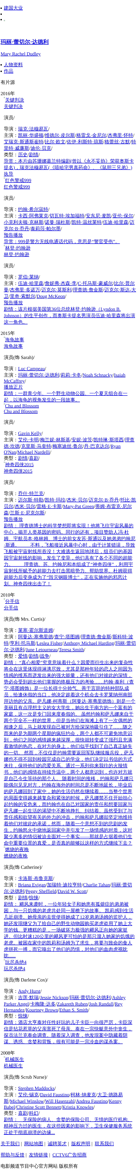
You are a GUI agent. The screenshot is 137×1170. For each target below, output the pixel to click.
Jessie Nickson (54, 997)
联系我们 (104, 1143)
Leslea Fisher (49, 643)
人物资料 (13, 64)
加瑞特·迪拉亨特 (64, 884)
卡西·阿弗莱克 (33, 215)
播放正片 (13, 387)
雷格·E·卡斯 (49, 506)
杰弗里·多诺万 (25, 289)
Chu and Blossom (21, 411)
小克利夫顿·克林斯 (23, 222)
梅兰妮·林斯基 (55, 439)
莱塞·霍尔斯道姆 (35, 630)
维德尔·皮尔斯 (60, 135)
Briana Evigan (32, 884)
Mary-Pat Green (78, 506)
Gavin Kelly (30, 433)
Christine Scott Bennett (38, 1107)
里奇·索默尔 (22, 296)
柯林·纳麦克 (83, 1094)
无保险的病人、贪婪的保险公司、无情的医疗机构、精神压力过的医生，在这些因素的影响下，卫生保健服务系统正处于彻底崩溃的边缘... (68, 1126)
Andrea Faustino (92, 1101)
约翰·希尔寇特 (33, 209)
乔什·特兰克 (30, 493)
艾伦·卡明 (28, 439)
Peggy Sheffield (41, 891)
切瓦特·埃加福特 (67, 215)
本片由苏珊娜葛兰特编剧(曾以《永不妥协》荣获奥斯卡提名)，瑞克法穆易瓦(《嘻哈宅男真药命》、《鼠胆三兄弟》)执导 (69, 167)
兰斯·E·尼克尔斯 (27, 512)
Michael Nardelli (33, 452)
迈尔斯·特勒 (30, 500)
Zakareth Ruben (72, 1004)
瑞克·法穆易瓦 (33, 128)
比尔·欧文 (55, 141)
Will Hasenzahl (60, 1101)
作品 (8, 71)
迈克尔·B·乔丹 (104, 500)
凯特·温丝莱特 (87, 222)
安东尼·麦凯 (98, 215)
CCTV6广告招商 (69, 1155)
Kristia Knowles (77, 1107)
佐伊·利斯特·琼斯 (85, 141)
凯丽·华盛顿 (30, 135)
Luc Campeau (31, 368)
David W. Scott (72, 891)
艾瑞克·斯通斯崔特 (23, 141)
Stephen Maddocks (36, 1088)
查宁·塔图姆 (67, 636)
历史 (23, 154)
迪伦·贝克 (41, 148)
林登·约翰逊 (16, 254)
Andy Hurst (29, 991)
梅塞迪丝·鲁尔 (67, 446)
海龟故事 (13, 346)
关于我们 (10, 1143)
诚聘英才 (57, 1143)
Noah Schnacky (98, 375)
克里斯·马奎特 (36, 446)
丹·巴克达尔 (96, 446)
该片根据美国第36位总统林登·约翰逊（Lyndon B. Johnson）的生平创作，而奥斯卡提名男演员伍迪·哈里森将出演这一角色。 (69, 316)
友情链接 (38, 1155)
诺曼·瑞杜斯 (57, 222)
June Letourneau (41, 649)
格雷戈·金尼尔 (91, 135)
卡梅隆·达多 (43, 1004)
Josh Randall (101, 1004)
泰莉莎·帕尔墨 (46, 228)
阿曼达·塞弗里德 (35, 636)
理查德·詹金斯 (88, 289)
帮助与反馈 (12, 1155)
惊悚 (33, 897)
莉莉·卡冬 (71, 375)
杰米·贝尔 (77, 500)
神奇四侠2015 (18, 471)
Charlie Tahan (96, 884)
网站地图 (33, 1143)
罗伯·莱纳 (28, 277)
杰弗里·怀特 (120, 135)
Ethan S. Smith (73, 1010)
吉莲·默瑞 (28, 997)
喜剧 (33, 458)
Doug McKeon (51, 296)
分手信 (11, 607)
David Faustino (54, 1094)
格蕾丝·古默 (117, 141)
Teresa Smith (71, 649)
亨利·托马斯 (22, 643)
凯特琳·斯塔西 (108, 439)
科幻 (33, 1113)
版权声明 (80, 1143)
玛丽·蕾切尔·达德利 (38, 375)
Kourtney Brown (42, 1010)
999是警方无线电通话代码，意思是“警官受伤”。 (62, 241)
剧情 (33, 154)
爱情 (23, 656)
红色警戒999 (17, 187)
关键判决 (13, 106)
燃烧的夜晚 (16, 856)
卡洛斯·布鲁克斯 (35, 878)
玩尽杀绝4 (14, 968)
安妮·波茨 (82, 439)
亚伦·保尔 (123, 215)
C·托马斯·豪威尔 (95, 283)
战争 (44, 656)
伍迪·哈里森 (115, 222)
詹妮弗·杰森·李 (61, 283)
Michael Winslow (27, 1101)
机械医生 (13, 1065)
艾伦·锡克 (28, 1094)
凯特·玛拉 (55, 500)
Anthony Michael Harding (89, 643)
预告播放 (13, 235)
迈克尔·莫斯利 (56, 289)
